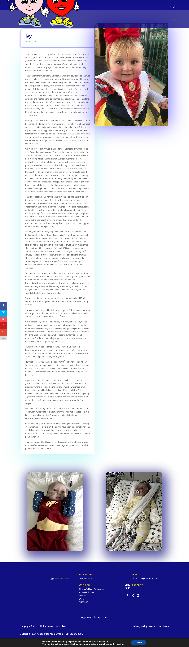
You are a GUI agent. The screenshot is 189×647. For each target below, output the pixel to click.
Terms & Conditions (159, 626)
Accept (138, 643)
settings (121, 644)
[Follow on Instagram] (138, 595)
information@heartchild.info (144, 578)
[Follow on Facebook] (127, 595)
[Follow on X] (132, 595)
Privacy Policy (140, 626)
